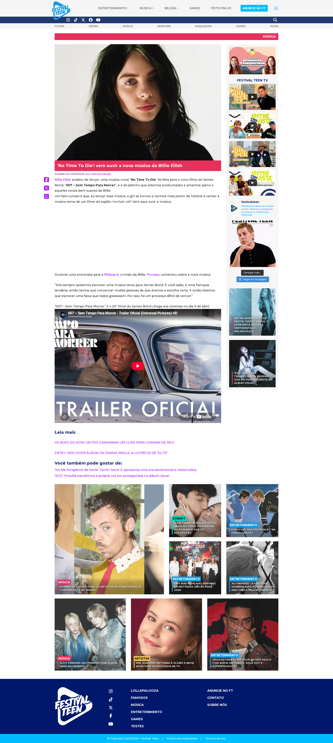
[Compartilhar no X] (46, 188)
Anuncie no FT (254, 8)
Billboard (111, 274)
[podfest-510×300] (252, 60)
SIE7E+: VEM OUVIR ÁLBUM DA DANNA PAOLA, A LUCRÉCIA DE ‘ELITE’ (111, 453)
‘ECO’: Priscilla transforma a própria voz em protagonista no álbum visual (112, 476)
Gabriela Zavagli (101, 174)
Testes (137, 726)
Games (194, 8)
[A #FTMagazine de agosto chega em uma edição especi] (252, 244)
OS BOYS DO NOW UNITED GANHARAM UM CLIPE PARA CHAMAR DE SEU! (114, 442)
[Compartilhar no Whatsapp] (46, 196)
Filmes (59, 26)
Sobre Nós (217, 705)
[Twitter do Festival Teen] (83, 20)
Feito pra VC (221, 8)
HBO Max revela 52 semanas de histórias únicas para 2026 (195, 586)
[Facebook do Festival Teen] (90, 20)
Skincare (164, 26)
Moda (274, 26)
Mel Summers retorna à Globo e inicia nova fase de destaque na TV (165, 664)
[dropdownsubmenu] (276, 8)
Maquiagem (203, 26)
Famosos (139, 698)
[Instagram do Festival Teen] (68, 20)
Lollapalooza (145, 691)
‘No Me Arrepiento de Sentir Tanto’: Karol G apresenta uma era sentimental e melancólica (125, 470)
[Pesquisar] (275, 20)
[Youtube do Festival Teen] (98, 20)
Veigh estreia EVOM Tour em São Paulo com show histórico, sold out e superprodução (241, 663)
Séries (93, 26)
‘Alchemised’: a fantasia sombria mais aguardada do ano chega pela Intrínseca (253, 586)
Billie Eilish (63, 179)
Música (145, 8)
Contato (215, 698)
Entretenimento (112, 8)
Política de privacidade (181, 738)
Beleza (170, 8)
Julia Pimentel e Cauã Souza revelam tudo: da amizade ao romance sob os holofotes (195, 527)
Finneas (153, 274)
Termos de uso (215, 738)
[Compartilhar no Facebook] (46, 179)
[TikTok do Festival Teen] (75, 20)
